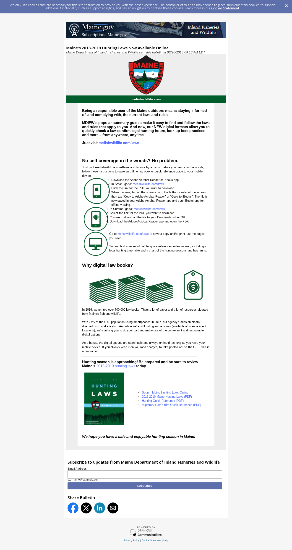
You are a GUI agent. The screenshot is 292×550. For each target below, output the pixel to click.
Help (165, 540)
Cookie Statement (225, 8)
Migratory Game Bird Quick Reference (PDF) (171, 405)
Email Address (77, 468)
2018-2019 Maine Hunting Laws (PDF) (167, 396)
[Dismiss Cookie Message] (286, 4)
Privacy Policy (132, 540)
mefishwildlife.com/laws (119, 143)
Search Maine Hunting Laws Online (165, 392)
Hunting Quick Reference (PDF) (163, 400)
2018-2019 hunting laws (115, 366)
